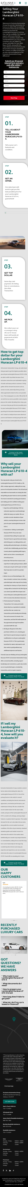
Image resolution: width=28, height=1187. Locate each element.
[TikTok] (13, 1170)
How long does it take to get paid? (13, 997)
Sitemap (20, 1182)
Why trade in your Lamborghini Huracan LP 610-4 (12, 978)
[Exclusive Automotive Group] (7, 3)
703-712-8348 (7, 1114)
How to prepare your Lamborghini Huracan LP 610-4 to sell (12, 991)
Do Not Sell (14, 1182)
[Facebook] (3, 1170)
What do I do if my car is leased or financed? (13, 1003)
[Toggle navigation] (25, 3)
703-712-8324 (7, 1108)
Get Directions (9, 1101)
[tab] (14, 978)
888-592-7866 (7, 1120)
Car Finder (17, 1180)
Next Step (14, 98)
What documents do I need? (12, 984)
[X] (6, 1170)
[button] (15, 453)
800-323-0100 (7, 1126)
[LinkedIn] (10, 1170)
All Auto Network (17, 1184)
